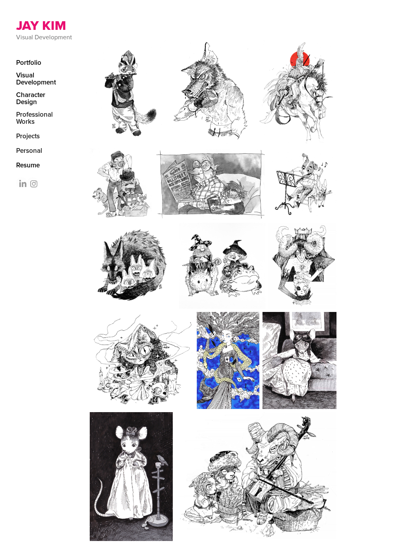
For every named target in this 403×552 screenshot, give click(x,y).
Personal (29, 150)
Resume (28, 165)
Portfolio (28, 62)
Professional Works (34, 118)
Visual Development (36, 78)
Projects (28, 136)
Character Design (30, 98)
